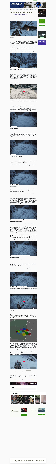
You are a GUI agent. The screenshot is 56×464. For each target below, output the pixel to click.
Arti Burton (18, 380)
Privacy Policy (30, 461)
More (43, 393)
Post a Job (42, 414)
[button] (23, 28)
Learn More (42, 25)
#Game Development (24, 14)
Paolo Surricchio (12, 9)
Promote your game (35, 0)
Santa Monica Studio (31, 379)
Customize (40, 461)
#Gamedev (12, 14)
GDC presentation (23, 188)
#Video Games (19, 14)
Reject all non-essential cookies (40, 460)
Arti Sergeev (32, 9)
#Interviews (15, 14)
